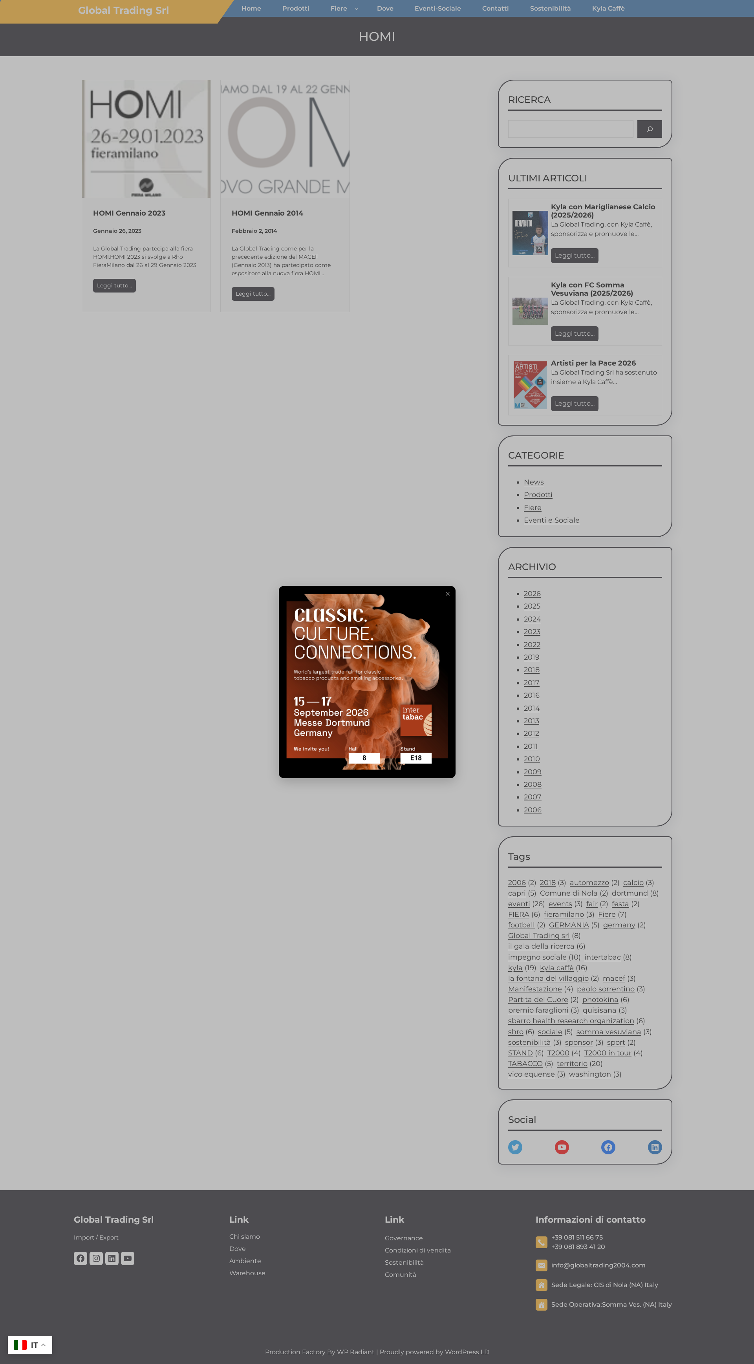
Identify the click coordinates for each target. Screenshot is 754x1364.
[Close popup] (447, 594)
